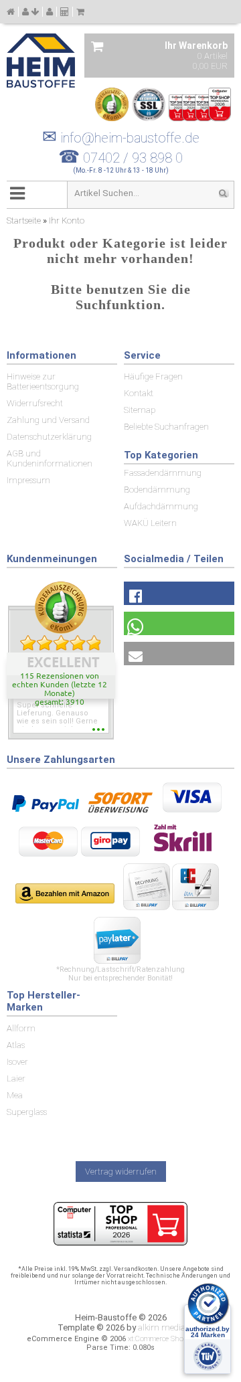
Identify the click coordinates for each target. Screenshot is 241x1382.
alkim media (161, 1327)
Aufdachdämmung (161, 506)
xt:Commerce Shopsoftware (171, 1338)
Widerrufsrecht (35, 403)
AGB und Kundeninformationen (49, 458)
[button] (179, 593)
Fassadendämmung (163, 473)
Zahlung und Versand (48, 420)
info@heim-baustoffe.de (120, 138)
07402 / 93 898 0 (133, 158)
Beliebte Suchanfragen (166, 427)
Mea (15, 1095)
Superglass (27, 1112)
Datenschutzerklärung (49, 437)
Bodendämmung (157, 490)
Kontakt (138, 393)
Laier (16, 1078)
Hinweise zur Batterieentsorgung (43, 381)
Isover (17, 1062)
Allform (21, 1028)
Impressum (28, 480)
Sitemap (139, 410)
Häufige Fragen (153, 376)
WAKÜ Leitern (150, 523)
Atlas (16, 1045)
